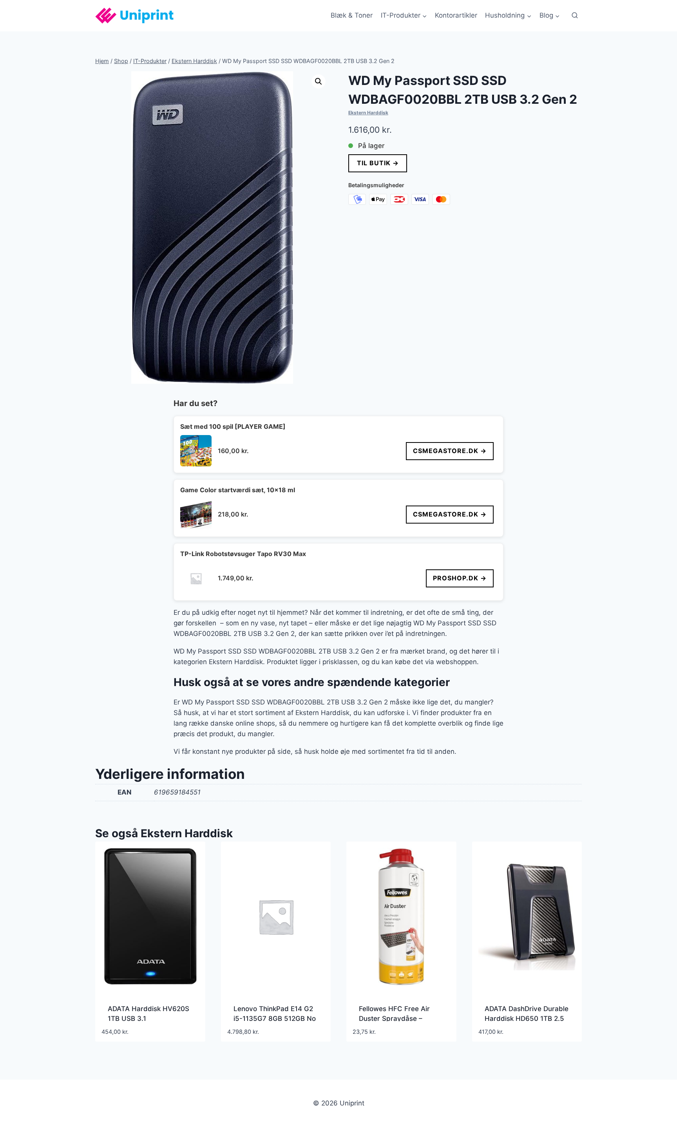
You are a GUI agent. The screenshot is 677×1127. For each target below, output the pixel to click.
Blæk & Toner (352, 15)
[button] (318, 81)
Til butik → (377, 163)
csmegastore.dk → (450, 451)
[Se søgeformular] (575, 16)
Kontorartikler (456, 15)
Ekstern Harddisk (368, 113)
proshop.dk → (460, 578)
